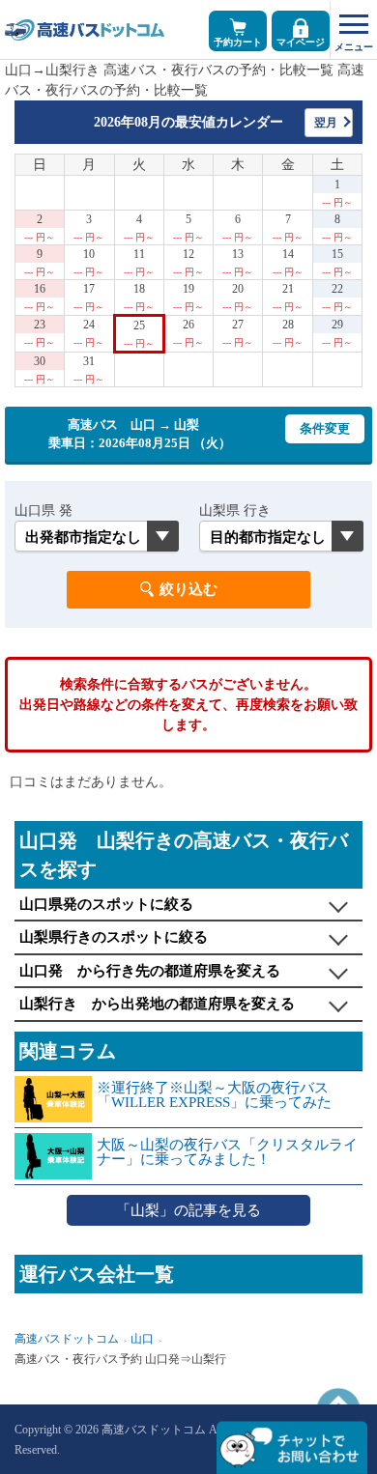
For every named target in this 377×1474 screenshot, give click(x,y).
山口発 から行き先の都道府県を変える (149, 970)
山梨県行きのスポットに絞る (113, 937)
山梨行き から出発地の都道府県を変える (157, 1003)
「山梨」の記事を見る (188, 1210)
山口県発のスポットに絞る (106, 904)
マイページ (300, 42)
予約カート (238, 42)
